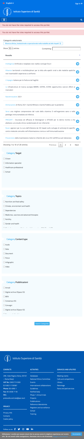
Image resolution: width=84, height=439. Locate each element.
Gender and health (12, 223)
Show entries (11, 48)
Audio (7, 244)
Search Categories (42, 324)
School (7, 171)
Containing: (46, 49)
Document (9, 253)
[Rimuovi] (60, 43)
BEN (7, 296)
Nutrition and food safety (14, 201)
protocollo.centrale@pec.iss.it (14, 398)
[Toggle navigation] (4, 19)
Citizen (7, 158)
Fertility (8, 219)
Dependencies (10, 210)
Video (7, 266)
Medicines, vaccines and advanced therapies (21, 215)
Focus (7, 258)
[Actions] (4, 3)
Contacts (6, 416)
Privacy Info (7, 412)
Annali (7, 287)
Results (8, 55)
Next (77, 145)
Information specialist (13, 163)
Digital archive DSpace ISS (15, 292)
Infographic (9, 262)
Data (7, 249)
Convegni (8, 305)
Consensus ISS (10, 301)
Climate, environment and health (17, 206)
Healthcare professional (14, 167)
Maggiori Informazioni (60, 436)
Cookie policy (8, 419)
